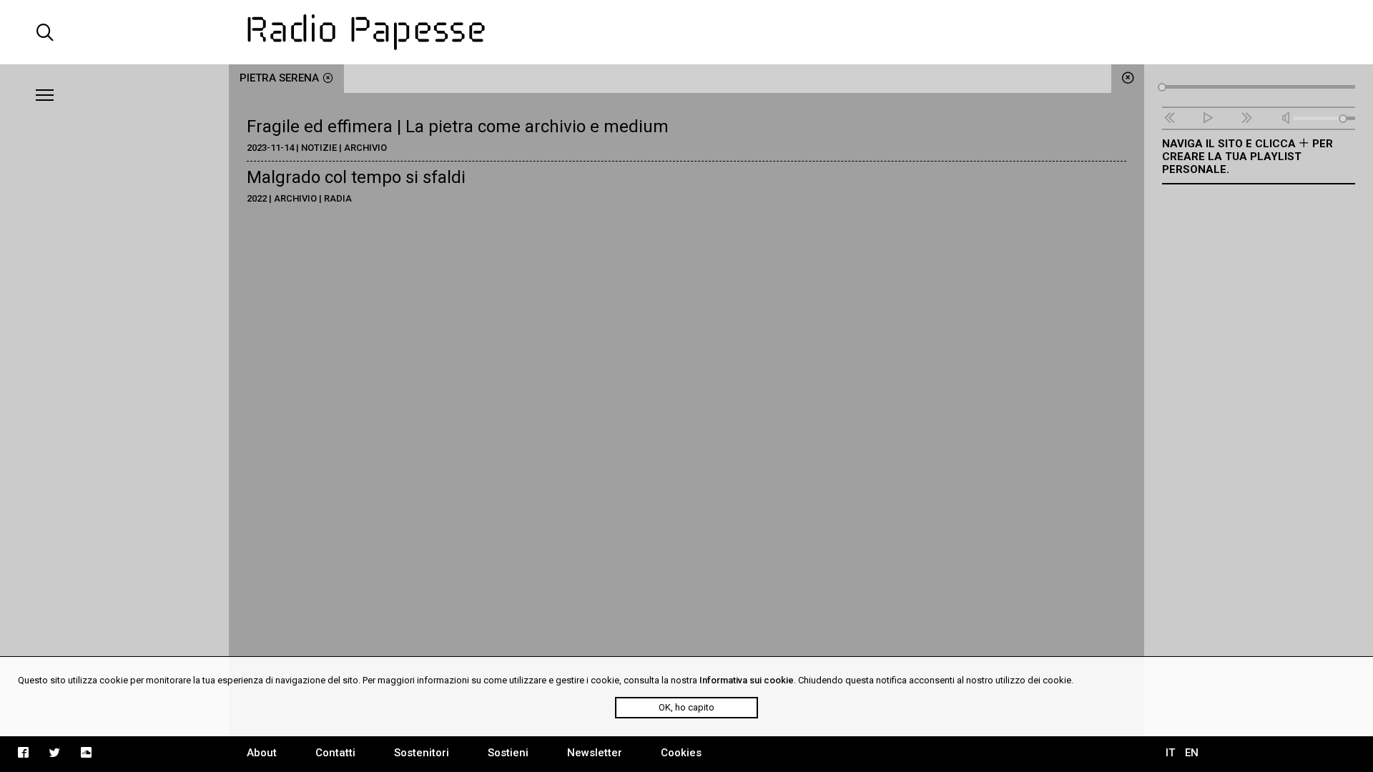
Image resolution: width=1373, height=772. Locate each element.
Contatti (335, 752)
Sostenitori (421, 752)
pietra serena (279, 77)
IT (1170, 752)
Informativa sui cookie (746, 680)
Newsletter (594, 752)
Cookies (681, 752)
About (262, 752)
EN (1192, 752)
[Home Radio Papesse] (686, 32)
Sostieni (508, 752)
